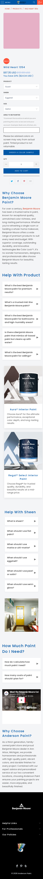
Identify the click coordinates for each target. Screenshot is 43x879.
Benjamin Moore (31, 208)
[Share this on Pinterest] (24, 181)
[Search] (34, 2)
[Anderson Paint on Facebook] (17, 866)
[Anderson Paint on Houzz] (25, 866)
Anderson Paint (24, 873)
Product (7, 81)
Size (5, 104)
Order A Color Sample (21, 152)
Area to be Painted (20, 120)
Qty (5, 159)
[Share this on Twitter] (11, 181)
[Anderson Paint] (21, 2)
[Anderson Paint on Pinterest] (21, 866)
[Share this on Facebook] (18, 181)
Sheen (6, 92)
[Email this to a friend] (30, 181)
